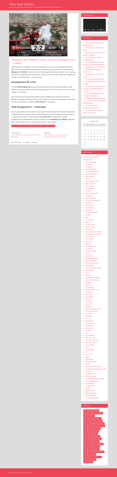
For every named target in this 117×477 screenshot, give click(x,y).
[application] (94, 25)
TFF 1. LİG (88, 355)
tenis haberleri (90, 350)
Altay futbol (96, 410)
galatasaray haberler (92, 258)
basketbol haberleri (91, 212)
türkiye (87, 364)
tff (86, 352)
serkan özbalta (87, 444)
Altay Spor (14, 126)
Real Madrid (89, 321)
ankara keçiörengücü (92, 193)
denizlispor (88, 229)
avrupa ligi (88, 203)
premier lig (88, 316)
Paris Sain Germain (91, 311)
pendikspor (89, 314)
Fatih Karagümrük (35, 126)
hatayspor (88, 282)
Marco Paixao (51, 126)
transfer (94, 459)
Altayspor (53, 67)
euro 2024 (88, 241)
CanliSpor (27, 142)
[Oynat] (85, 30)
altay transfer (89, 186)
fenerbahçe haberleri (89, 426)
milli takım (88, 306)
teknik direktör (90, 345)
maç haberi (98, 439)
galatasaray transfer (91, 263)
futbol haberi (97, 428)
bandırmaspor (90, 208)
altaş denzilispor (90, 169)
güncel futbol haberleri (92, 277)
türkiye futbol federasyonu (93, 367)
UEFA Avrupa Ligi (90, 376)
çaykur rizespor (90, 227)
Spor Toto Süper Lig (91, 340)
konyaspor (88, 299)
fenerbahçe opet (90, 251)
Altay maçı (86, 415)
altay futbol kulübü (91, 174)
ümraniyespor (89, 383)
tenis (86, 347)
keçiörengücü (89, 297)
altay (90, 410)
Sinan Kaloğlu (96, 444)
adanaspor (88, 164)
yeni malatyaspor (90, 395)
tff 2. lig (87, 357)
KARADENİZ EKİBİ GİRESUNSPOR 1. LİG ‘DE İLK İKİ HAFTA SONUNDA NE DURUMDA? (94, 100)
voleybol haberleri (91, 393)
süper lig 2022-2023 (88, 451)
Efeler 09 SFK (89, 237)
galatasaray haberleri (89, 436)
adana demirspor (90, 162)
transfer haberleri (91, 362)
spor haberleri (89, 335)
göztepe (87, 275)
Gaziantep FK (89, 265)
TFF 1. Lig (99, 457)
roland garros (89, 323)
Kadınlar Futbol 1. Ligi (92, 290)
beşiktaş (88, 215)
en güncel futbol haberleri (90, 423)
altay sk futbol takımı (91, 181)
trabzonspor (89, 359)
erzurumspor (89, 239)
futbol (87, 253)
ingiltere (88, 285)
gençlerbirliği (89, 270)
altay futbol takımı (98, 413)
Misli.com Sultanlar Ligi (92, 309)
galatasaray (89, 256)
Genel (87, 273)
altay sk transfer (90, 184)
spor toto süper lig (88, 449)
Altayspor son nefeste (23, 126)
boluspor (88, 222)
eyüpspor (88, 244)
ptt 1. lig (87, 318)
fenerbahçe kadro (100, 426)
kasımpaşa (88, 292)
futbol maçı (96, 431)
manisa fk (88, 304)
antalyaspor (89, 196)
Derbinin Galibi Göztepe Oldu (94, 79)
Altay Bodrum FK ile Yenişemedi (95, 67)
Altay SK (87, 179)
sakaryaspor (89, 326)
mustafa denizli (95, 441)
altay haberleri (90, 176)
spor (86, 333)
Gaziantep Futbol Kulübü (93, 268)
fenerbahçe (89, 249)
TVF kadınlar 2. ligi (91, 374)
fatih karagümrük (90, 246)
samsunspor (89, 328)
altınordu (88, 191)
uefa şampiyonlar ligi (92, 381)
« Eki (84, 145)
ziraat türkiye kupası (91, 398)
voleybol (88, 388)
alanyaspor (88, 167)
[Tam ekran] (103, 30)
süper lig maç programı (89, 454)
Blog (35, 142)
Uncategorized (90, 386)
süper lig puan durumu (89, 457)
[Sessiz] (101, 30)
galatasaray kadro (91, 261)
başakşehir (88, 210)
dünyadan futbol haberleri (93, 232)
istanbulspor (89, 287)
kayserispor (89, 294)
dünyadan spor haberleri (93, 234)
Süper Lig (96, 449)
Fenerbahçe (101, 423)
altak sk (86, 410)
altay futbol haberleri (92, 172)
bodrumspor (89, 220)
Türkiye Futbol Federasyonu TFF (95, 369)
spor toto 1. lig (95, 446)
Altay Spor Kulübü (21, 4)
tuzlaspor (88, 371)
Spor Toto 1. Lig (90, 338)
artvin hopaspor (90, 198)
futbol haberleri (88, 431)
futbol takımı (87, 434)
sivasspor (88, 330)
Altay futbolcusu (88, 413)
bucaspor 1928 (90, 225)
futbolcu (90, 428)
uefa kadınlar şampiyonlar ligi (94, 379)
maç (93, 439)
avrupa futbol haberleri (92, 200)
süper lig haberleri (91, 342)
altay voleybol (89, 188)
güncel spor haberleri (92, 280)
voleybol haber (90, 391)
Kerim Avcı (44, 126)
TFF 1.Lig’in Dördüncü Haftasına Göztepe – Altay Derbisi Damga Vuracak (94, 88)
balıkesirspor (89, 205)
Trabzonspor (87, 459)
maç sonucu (89, 302)
